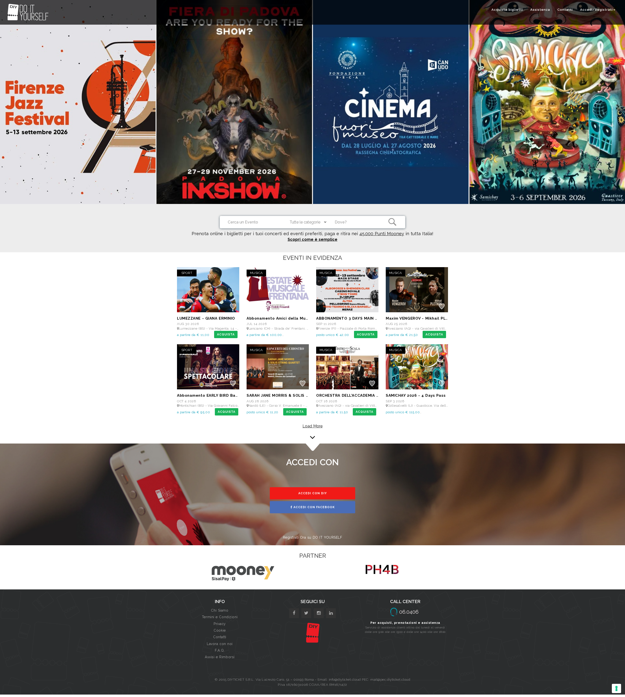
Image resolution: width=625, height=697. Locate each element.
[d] (318, 613)
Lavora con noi (220, 644)
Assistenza (540, 9)
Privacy (220, 624)
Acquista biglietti (507, 9)
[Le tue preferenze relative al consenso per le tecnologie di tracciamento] (616, 688)
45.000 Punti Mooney (381, 233)
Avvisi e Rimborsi (220, 657)
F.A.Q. (219, 650)
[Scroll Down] (312, 436)
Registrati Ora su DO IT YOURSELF (312, 537)
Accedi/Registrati (596, 9)
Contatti (565, 9)
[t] (306, 613)
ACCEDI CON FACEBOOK (313, 507)
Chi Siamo (219, 610)
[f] (294, 613)
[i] (330, 613)
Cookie (220, 630)
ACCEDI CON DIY (312, 493)
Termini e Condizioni (220, 617)
